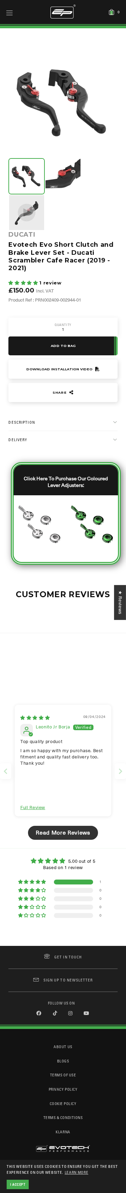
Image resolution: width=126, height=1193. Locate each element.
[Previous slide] (5, 771)
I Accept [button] (18, 1184)
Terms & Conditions (63, 1117)
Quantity (63, 325)
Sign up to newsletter (68, 980)
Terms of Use (63, 1075)
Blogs (63, 1061)
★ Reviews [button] (120, 602)
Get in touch (68, 957)
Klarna (63, 1131)
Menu (9, 12)
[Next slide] (120, 771)
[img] (35, 718)
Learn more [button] (77, 1172)
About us (63, 1046)
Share (60, 392)
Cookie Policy (63, 1103)
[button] (23, 283)
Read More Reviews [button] (63, 832)
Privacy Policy (63, 1089)
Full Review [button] (32, 807)
